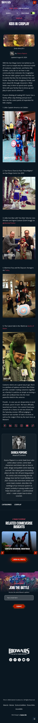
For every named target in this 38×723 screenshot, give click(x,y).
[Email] (27, 425)
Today (7, 270)
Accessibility (19, 709)
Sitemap (11, 705)
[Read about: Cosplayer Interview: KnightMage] (19, 542)
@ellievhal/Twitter (9, 223)
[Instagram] (21, 425)
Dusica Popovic (22, 53)
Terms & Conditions (20, 705)
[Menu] (34, 2)
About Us (5, 705)
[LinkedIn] (10, 425)
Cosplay (19, 18)
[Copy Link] (32, 425)
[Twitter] (15, 425)
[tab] (11, 720)
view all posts (19, 559)
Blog (15, 8)
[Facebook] (4, 425)
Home (11, 8)
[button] (2, 552)
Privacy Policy (31, 705)
